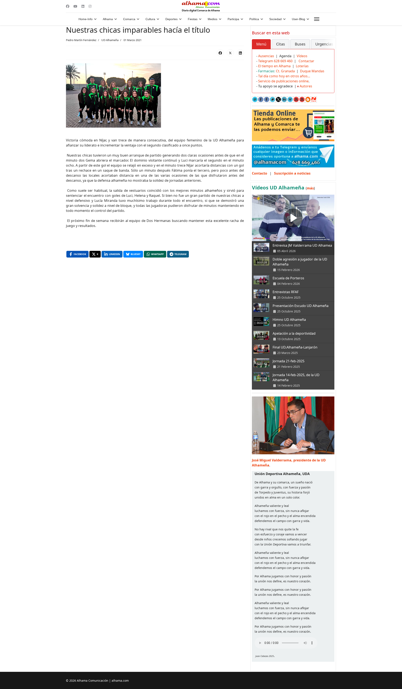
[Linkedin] (82, 6)
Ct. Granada (285, 71)
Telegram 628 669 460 (275, 61)
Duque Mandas (312, 71)
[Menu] (316, 19)
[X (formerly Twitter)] (230, 52)
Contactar (306, 61)
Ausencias (266, 56)
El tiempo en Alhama (274, 66)
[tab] (261, 44)
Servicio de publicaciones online (283, 81)
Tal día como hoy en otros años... (284, 76)
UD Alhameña (110, 40)
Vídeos (302, 56)
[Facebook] (67, 6)
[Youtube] (75, 6)
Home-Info (86, 19)
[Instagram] (90, 6)
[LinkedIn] (240, 52)
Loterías (302, 66)
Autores (306, 86)
